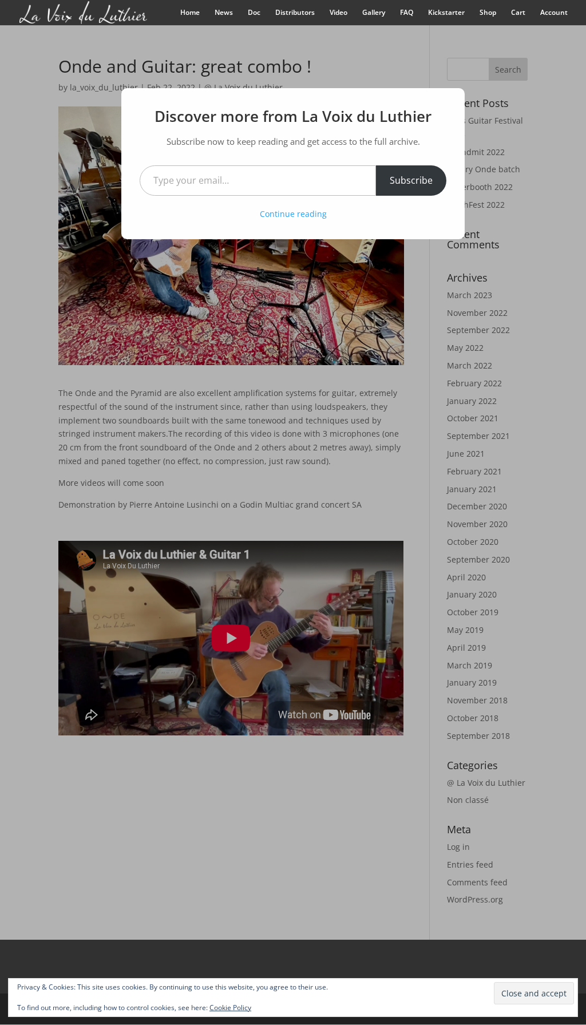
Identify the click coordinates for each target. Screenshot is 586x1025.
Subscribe (411, 180)
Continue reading (293, 213)
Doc (254, 13)
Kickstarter (446, 13)
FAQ (406, 13)
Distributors (295, 13)
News (224, 13)
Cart (518, 13)
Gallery (373, 13)
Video (338, 13)
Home (190, 13)
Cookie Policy (230, 1007)
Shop (488, 13)
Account (554, 13)
